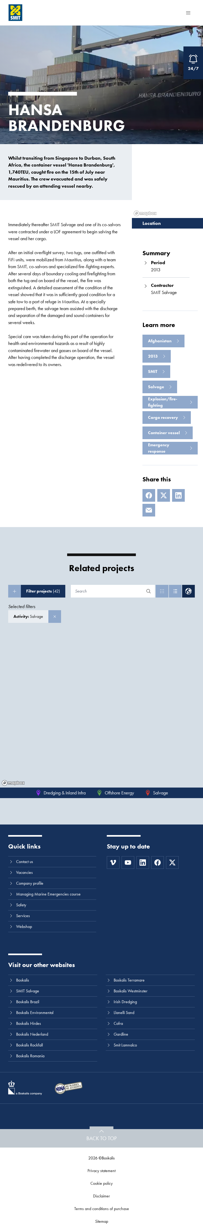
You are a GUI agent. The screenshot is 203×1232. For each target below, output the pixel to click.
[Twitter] (172, 862)
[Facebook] (148, 495)
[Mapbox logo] (13, 783)
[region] (101, 710)
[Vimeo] (113, 862)
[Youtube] (128, 862)
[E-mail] (148, 510)
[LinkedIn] (178, 495)
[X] (163, 495)
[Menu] (188, 12)
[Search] (148, 591)
